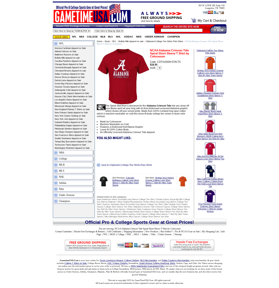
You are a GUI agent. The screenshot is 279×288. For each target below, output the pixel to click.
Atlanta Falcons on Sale (65, 51)
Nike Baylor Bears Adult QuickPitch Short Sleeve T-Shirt (210, 113)
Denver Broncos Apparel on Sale (70, 77)
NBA (81, 36)
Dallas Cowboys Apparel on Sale (69, 74)
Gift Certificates (114, 231)
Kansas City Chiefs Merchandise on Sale (73, 96)
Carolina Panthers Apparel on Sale (70, 61)
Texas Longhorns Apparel (111, 260)
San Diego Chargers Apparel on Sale (71, 132)
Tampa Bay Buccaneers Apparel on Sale (73, 141)
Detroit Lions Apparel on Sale (68, 80)
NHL (118, 36)
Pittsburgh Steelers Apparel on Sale (71, 129)
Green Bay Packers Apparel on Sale (71, 83)
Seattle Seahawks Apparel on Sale (70, 138)
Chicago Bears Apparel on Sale (69, 64)
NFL (74, 36)
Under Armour (155, 36)
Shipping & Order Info (135, 26)
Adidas (128, 36)
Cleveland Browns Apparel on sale (70, 71)
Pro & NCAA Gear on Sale (187, 231)
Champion (173, 36)
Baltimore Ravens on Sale (66, 54)
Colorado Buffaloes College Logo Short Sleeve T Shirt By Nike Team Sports (125, 181)
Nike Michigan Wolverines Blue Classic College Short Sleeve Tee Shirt (137, 216)
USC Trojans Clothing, (117, 263)
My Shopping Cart (210, 231)
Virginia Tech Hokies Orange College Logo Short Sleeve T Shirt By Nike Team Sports (159, 181)
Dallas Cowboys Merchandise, (176, 260)
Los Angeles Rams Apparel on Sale (71, 100)
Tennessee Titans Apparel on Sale (70, 145)
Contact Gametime (63, 231)
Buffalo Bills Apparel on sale (67, 58)
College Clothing (131, 260)
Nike (139, 36)
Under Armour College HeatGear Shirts (157, 263)
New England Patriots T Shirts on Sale (72, 109)
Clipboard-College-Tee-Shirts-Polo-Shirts (164, 41)
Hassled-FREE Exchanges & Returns (73, 26)
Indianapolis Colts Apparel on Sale (70, 90)
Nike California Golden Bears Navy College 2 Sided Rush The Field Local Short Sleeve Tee (210, 182)
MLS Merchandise (148, 260)
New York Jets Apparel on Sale (69, 119)
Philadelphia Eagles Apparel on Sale (71, 125)
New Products (151, 231)
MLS (110, 36)
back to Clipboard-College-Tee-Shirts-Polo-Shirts (127, 165)
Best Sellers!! (167, 231)
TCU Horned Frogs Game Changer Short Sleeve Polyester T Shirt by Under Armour (210, 207)
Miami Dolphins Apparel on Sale (69, 103)
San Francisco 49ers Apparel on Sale (72, 135)
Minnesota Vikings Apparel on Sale (70, 106)
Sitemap (178, 234)
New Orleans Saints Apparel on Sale (71, 112)
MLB (102, 36)
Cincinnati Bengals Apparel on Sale (70, 67)
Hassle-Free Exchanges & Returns (89, 231)
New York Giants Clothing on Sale (70, 116)
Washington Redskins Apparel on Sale (72, 148)
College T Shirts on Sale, (76, 263)
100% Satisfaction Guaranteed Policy (148, 266)
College (92, 36)
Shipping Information (133, 231)
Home (99, 41)
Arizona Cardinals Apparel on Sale (70, 48)
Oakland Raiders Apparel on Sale (70, 122)
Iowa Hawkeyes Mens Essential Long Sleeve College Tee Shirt (125, 199)
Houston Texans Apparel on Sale (70, 87)
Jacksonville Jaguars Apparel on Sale (72, 93)
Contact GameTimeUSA (107, 26)
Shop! (107, 41)
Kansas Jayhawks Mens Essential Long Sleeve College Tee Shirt (132, 204)
